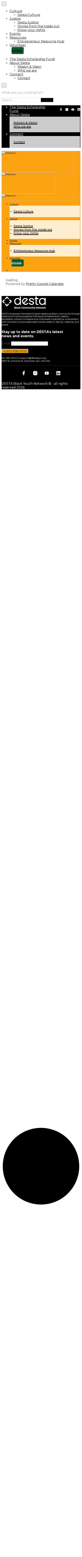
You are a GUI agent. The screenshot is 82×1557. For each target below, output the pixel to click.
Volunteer (18, 45)
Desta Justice (28, 22)
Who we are (27, 70)
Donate (17, 50)
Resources (18, 37)
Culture (16, 11)
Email (6, 343)
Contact (24, 78)
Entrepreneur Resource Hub (41, 41)
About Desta (20, 63)
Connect (16, 74)
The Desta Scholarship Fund (32, 59)
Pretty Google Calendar (45, 284)
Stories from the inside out (39, 26)
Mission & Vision (29, 67)
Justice (15, 19)
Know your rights (31, 30)
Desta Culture (29, 15)
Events (15, 34)
